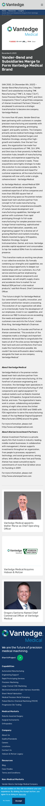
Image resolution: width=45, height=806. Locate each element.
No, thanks (6, 800)
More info (22, 794)
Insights (21, 11)
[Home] (13, 5)
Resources (12, 11)
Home (4, 11)
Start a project (9, 658)
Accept (18, 801)
